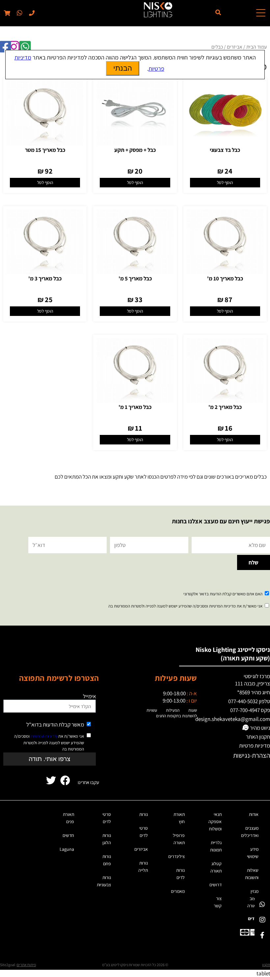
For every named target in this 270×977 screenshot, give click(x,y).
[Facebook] (262, 935)
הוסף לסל (225, 182)
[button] (19, 13)
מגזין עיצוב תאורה (252, 898)
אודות (253, 814)
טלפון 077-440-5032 (249, 701)
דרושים (215, 885)
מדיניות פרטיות (254, 745)
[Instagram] (262, 919)
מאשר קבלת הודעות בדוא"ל (55, 724)
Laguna (67, 849)
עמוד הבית (256, 46)
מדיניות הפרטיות (44, 736)
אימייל (89, 696)
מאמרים (178, 891)
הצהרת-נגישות (251, 755)
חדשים (68, 835)
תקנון (266, 964)
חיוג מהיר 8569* (253, 692)
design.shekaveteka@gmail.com (232, 719)
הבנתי (122, 68)
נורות (143, 814)
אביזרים (234, 46)
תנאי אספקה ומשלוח (215, 821)
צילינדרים (176, 856)
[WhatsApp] (262, 904)
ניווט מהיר (259, 727)
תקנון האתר (258, 736)
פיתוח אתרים (26, 964)
